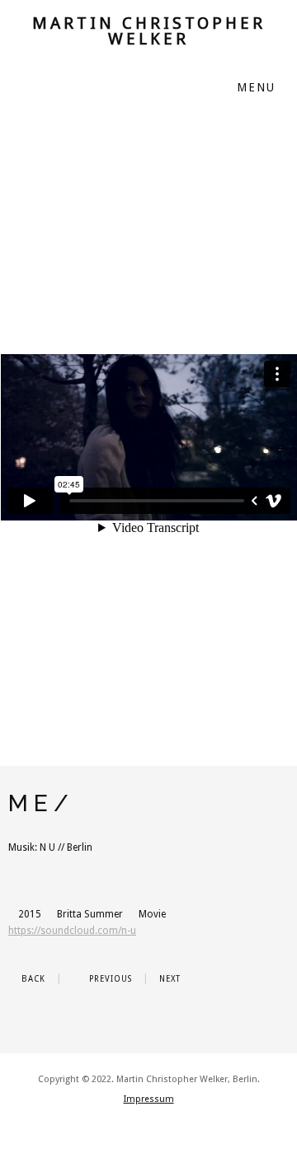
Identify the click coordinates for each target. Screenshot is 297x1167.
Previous (109, 978)
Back (31, 978)
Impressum (149, 1099)
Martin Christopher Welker (149, 31)
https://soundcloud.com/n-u (72, 930)
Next (171, 978)
